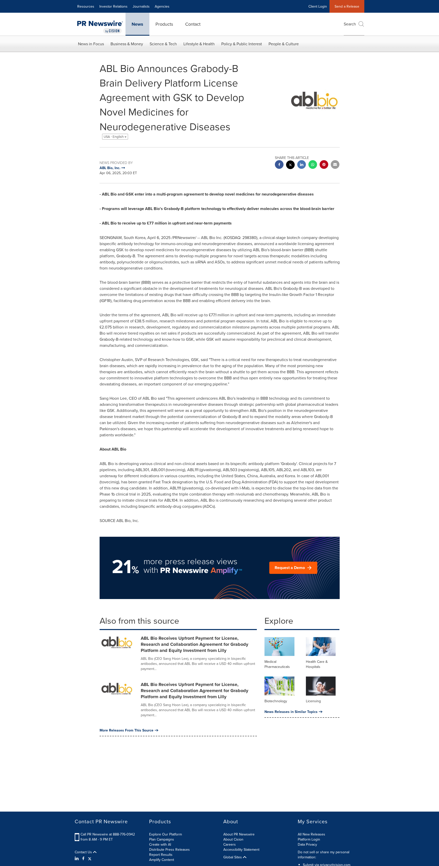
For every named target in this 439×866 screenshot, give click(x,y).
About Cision (233, 839)
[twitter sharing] (290, 165)
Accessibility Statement (241, 849)
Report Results (161, 854)
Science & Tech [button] (163, 44)
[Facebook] (83, 858)
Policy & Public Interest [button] (241, 44)
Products (164, 24)
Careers (229, 844)
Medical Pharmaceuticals (277, 664)
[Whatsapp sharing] (312, 165)
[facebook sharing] (279, 165)
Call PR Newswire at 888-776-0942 (108, 834)
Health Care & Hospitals (317, 664)
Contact (192, 24)
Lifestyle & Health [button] (199, 44)
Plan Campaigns (161, 839)
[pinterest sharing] (324, 165)
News (137, 24)
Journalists (141, 6)
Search (350, 24)
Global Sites (233, 857)
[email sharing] (335, 165)
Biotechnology (275, 701)
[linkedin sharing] (301, 165)
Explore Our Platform (165, 834)
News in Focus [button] (91, 44)
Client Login (317, 6)
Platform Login (309, 839)
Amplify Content (161, 859)
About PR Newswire (239, 834)
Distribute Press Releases (169, 849)
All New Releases (311, 834)
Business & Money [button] (127, 44)
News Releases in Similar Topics (291, 711)
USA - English (114, 137)
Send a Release (347, 6)
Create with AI (160, 844)
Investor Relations (113, 6)
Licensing (313, 701)
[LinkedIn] (77, 858)
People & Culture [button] (284, 44)
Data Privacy (307, 844)
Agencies (162, 6)
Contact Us (84, 852)
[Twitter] (90, 858)
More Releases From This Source (126, 730)
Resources (85, 6)
